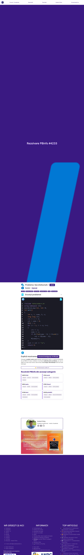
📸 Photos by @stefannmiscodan (42, 550)
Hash (49, 291)
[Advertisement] (42, 409)
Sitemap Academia (44, 537)
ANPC (35, 534)
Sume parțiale (54, 291)
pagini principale (48, 536)
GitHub (7, 534)
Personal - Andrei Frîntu (11, 540)
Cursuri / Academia (14, 2)
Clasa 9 (23, 291)
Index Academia (10, 548)
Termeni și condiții (38, 532)
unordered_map (43, 291)
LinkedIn (8, 536)
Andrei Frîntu (59, 2)
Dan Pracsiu (36, 291)
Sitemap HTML (37, 542)
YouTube (8, 539)
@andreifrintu (37, 548)
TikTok (7, 532)
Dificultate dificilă (29, 291)
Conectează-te (75, 2)
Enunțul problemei (33, 294)
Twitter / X (8, 531)
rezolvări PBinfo (42, 539)
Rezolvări (30, 2)
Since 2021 (36, 547)
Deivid (34, 288)
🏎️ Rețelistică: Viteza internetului (70, 553)
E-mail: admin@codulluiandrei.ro (14, 543)
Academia (36, 537)
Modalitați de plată (38, 531)
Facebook (8, 528)
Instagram (8, 529)
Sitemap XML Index (38, 536)
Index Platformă (9, 547)
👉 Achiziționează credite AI (42, 367)
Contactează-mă (38, 528)
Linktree (8, 537)
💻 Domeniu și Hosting (39, 543)
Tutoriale (44, 2)
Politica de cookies (38, 529)
